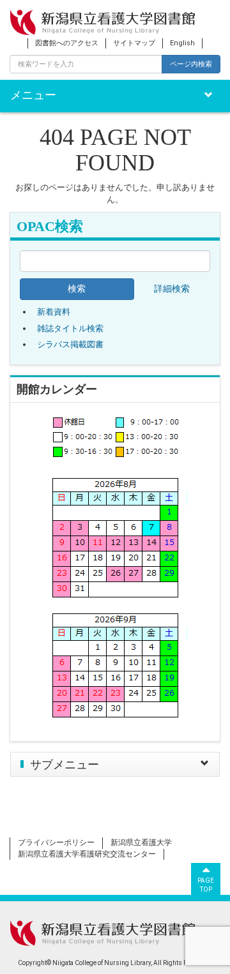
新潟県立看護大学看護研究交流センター (87, 854)
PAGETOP (205, 885)
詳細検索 (172, 289)
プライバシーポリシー (56, 842)
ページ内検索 (191, 64)
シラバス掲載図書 (70, 344)
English (182, 43)
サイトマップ (134, 43)
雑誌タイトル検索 (70, 328)
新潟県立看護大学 (141, 842)
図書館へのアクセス (66, 43)
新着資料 (53, 312)
